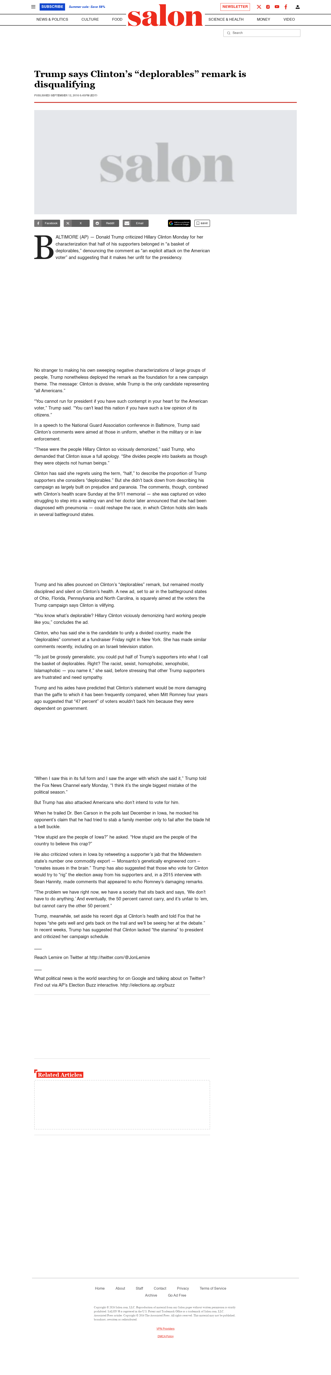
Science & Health (226, 20)
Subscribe (52, 7)
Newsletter (235, 7)
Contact (160, 1289)
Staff (139, 1289)
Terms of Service (213, 1289)
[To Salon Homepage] (165, 15)
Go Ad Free (177, 1296)
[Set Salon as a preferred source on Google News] (179, 223)
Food (117, 20)
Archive (151, 1296)
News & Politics (52, 20)
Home (100, 1289)
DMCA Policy (166, 1336)
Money (263, 20)
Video (289, 20)
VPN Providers (165, 1329)
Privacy (183, 1289)
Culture (90, 20)
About (120, 1289)
